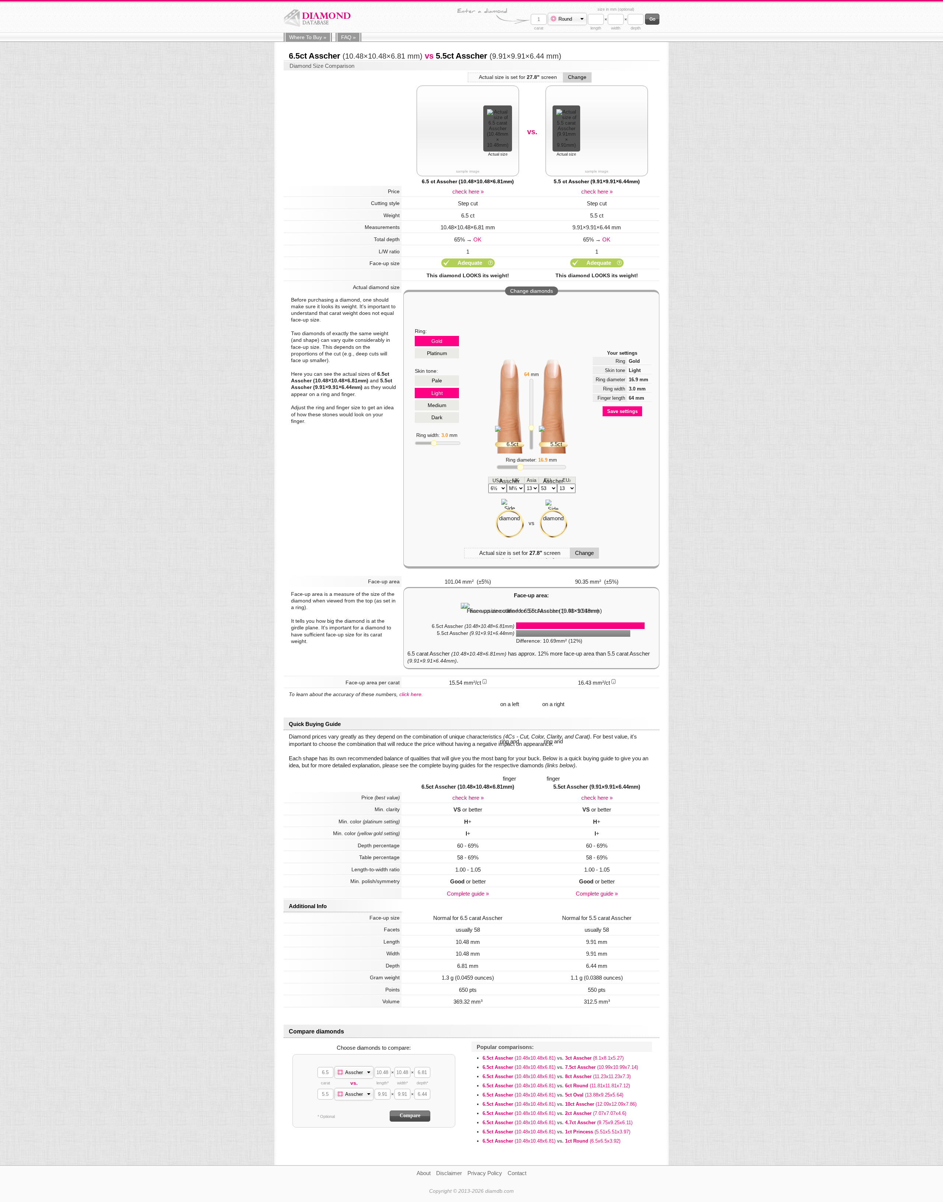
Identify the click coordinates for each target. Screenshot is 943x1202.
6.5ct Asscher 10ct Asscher (560, 1104)
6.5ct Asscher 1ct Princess (556, 1132)
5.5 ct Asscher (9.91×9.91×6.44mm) (597, 181)
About (424, 1173)
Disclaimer (449, 1173)
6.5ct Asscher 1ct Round (551, 1141)
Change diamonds (531, 291)
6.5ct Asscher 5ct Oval (553, 1095)
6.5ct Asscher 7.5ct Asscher (560, 1067)
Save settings (622, 411)
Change (577, 77)
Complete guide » (468, 893)
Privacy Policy (484, 1173)
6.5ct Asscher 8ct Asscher (557, 1076)
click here (410, 694)
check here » (468, 191)
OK (477, 239)
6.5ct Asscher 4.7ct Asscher (557, 1122)
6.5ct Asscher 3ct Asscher (553, 1058)
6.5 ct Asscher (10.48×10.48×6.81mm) (468, 181)
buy (307, 37)
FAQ (348, 37)
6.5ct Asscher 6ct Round (556, 1085)
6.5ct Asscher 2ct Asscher (554, 1113)
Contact (517, 1173)
